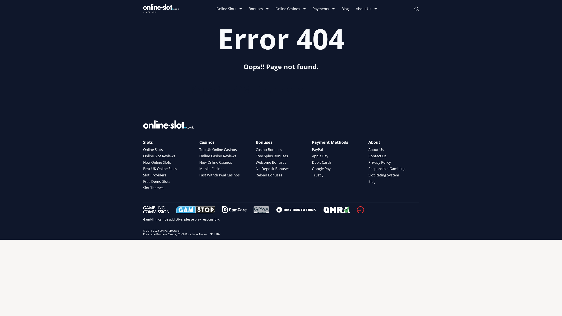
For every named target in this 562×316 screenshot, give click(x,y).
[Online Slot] (161, 9)
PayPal (317, 149)
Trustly (317, 175)
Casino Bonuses (269, 149)
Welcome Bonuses (271, 162)
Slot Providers (154, 175)
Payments (321, 8)
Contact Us (377, 156)
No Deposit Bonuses (273, 168)
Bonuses (256, 8)
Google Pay (321, 168)
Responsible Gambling (386, 168)
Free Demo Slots (156, 181)
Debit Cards (321, 162)
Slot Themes (153, 187)
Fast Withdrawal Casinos (219, 175)
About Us (363, 8)
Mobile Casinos (211, 168)
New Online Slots (157, 162)
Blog (345, 8)
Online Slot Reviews (159, 156)
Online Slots (226, 8)
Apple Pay (320, 156)
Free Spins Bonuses (272, 156)
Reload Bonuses (269, 175)
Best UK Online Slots (160, 168)
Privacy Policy (379, 162)
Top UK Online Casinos (218, 149)
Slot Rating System (383, 175)
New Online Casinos (215, 162)
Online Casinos (288, 8)
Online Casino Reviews (217, 156)
